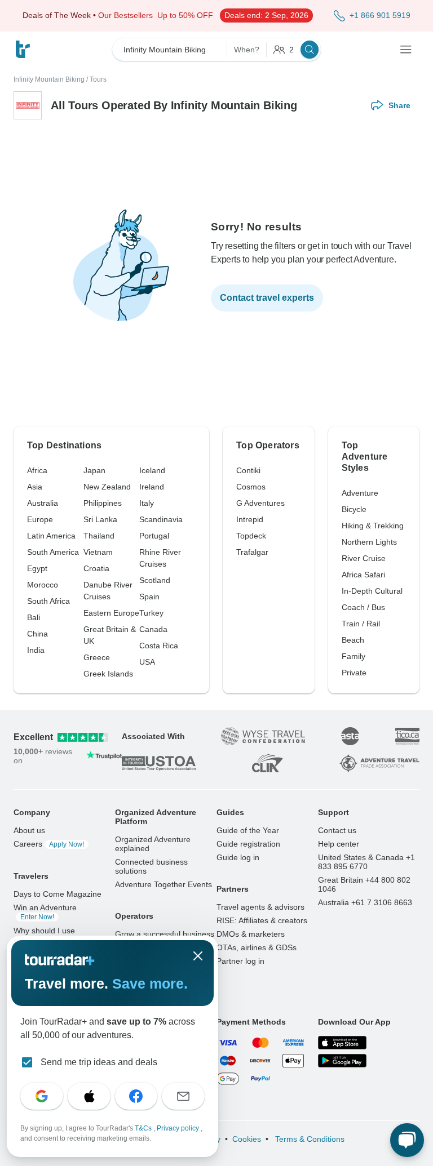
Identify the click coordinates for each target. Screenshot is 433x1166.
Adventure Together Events (163, 884)
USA (147, 661)
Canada (153, 629)
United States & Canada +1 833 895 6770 (366, 862)
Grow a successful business (164, 933)
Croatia (96, 568)
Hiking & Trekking (373, 525)
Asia (34, 486)
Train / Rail (361, 623)
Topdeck (251, 535)
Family (353, 656)
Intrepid (249, 519)
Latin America (51, 535)
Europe (40, 519)
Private (354, 672)
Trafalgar (252, 552)
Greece (96, 657)
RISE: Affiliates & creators (261, 920)
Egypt (37, 568)
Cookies (246, 1138)
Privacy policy (179, 1128)
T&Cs (144, 1128)
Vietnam (98, 552)
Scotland (154, 580)
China (37, 633)
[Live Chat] (407, 1140)
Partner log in (240, 960)
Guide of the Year (247, 830)
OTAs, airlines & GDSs (256, 947)
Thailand (98, 535)
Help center (338, 843)
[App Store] (342, 1042)
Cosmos (251, 486)
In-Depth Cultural (372, 590)
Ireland (151, 486)
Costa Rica (158, 645)
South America (53, 552)
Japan (94, 470)
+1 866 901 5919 (380, 15)
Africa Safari (363, 574)
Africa (37, 470)
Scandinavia (161, 519)
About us (29, 830)
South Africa (48, 601)
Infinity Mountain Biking (49, 79)
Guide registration (248, 843)
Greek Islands (108, 673)
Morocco (42, 584)
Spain (149, 596)
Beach (353, 639)
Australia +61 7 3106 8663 (365, 902)
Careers (49, 843)
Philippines (102, 503)
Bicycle (354, 509)
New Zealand (107, 486)
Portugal (154, 535)
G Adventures (260, 503)
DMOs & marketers (250, 933)
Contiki (248, 470)
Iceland (152, 470)
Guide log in (237, 857)
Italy (146, 503)
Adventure (360, 492)
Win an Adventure (45, 912)
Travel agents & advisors (260, 906)
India (36, 650)
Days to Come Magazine (57, 893)
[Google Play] (342, 1060)
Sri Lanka (100, 519)
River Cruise (364, 558)
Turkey (151, 612)
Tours (98, 79)
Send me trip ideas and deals (99, 1062)
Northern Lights (369, 541)
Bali (33, 617)
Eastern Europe (111, 612)
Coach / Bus (363, 607)
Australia (42, 503)
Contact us (337, 830)
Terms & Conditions (308, 1138)
